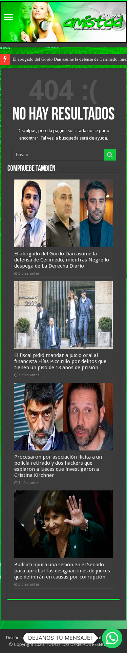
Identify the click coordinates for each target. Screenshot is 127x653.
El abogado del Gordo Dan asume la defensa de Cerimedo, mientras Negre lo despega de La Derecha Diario (61, 260)
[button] (112, 638)
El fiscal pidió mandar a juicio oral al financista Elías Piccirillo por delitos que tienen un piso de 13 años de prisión (60, 361)
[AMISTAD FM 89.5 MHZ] (63, 22)
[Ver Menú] (8, 17)
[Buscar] (110, 155)
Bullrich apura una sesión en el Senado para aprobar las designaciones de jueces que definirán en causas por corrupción (62, 571)
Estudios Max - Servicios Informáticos (84, 637)
